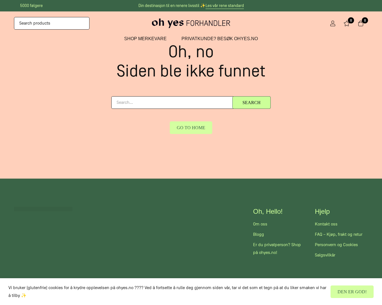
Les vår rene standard (225, 5)
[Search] (83, 23)
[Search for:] (191, 102)
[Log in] (333, 23)
